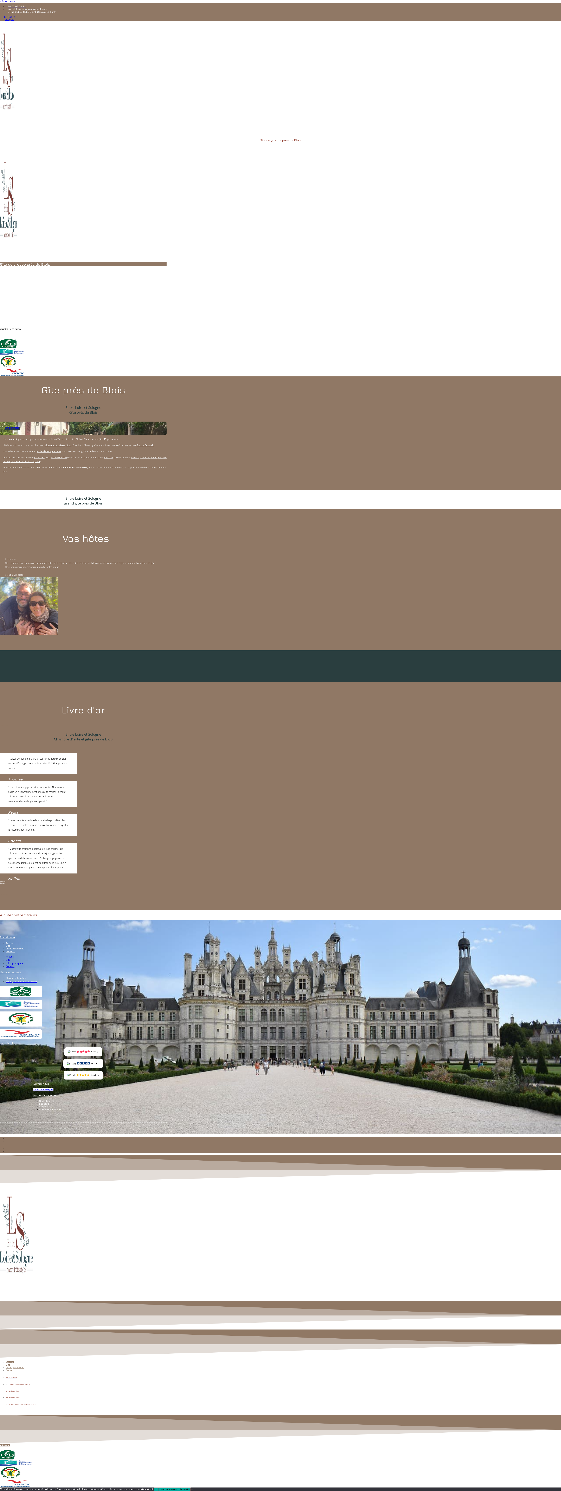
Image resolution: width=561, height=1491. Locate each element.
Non (162, 1489)
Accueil (10, 943)
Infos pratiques (15, 948)
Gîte (8, 945)
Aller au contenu (7, 1)
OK (156, 1489)
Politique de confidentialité (177, 1489)
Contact (10, 951)
